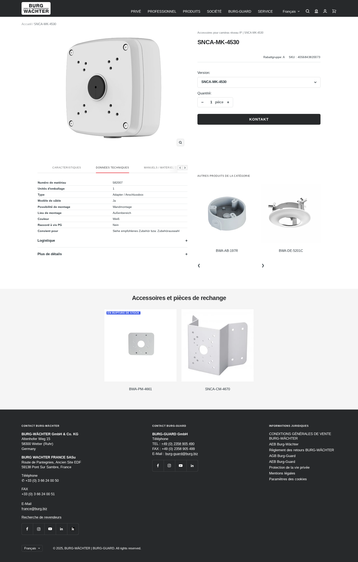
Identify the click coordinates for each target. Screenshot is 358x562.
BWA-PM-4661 (140, 389)
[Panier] (334, 11)
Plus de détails (49, 254)
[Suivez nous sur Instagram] (38, 529)
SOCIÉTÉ (214, 11)
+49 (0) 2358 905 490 (177, 444)
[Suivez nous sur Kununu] (73, 529)
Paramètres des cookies (288, 479)
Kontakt (259, 119)
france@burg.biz (34, 509)
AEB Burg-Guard (282, 462)
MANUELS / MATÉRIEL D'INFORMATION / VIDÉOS (177, 167)
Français (289, 11)
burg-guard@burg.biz (181, 454)
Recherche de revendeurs (42, 517)
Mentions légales (282, 473)
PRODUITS (191, 11)
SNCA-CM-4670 (217, 389)
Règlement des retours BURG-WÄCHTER (301, 450)
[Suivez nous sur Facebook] (27, 529)
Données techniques (112, 167)
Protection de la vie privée (289, 467)
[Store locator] (316, 11)
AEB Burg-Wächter (284, 444)
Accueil (26, 24)
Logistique (46, 241)
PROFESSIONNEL (162, 11)
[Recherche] (308, 11)
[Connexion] (325, 11)
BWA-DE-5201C (291, 250)
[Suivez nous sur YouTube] (50, 529)
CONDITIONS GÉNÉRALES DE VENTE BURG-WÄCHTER (300, 436)
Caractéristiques (66, 167)
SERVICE (265, 11)
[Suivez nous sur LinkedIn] (61, 529)
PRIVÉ (136, 11)
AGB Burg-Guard (282, 456)
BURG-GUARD (239, 11)
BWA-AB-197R (227, 250)
